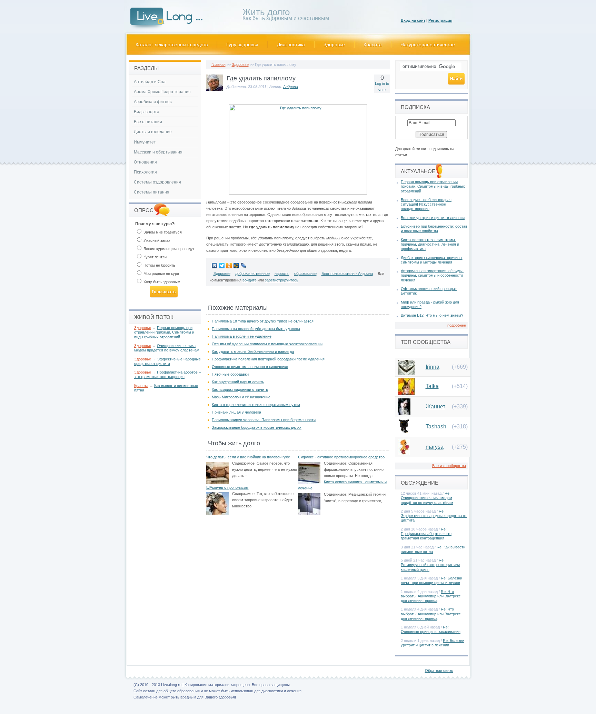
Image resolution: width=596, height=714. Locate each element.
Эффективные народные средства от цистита (167, 361)
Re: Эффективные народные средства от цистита (434, 515)
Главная (218, 64)
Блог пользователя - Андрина (347, 273)
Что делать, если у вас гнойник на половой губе (248, 457)
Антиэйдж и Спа (150, 81)
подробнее (456, 325)
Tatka (432, 386)
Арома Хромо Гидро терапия (162, 91)
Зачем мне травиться (162, 232)
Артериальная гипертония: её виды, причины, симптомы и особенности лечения (432, 275)
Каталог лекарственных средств (172, 44)
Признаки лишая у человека (236, 412)
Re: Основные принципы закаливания (430, 629)
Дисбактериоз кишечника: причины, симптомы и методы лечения (432, 260)
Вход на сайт (413, 20)
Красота (373, 44)
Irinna (432, 367)
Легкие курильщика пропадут (168, 249)
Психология (145, 172)
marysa (435, 447)
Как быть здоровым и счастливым (285, 15)
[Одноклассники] (229, 265)
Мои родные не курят (161, 273)
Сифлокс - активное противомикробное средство (341, 457)
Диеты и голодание (153, 131)
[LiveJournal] (243, 265)
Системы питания (151, 192)
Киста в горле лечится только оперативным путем (256, 405)
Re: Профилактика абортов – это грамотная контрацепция (426, 533)
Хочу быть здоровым (161, 282)
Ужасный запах (156, 240)
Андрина (290, 87)
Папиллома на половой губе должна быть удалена (256, 329)
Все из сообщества (449, 466)
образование (305, 273)
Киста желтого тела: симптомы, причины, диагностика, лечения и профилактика (430, 244)
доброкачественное (252, 273)
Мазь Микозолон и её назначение (241, 397)
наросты (282, 273)
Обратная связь (439, 670)
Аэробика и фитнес (153, 101)
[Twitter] (222, 265)
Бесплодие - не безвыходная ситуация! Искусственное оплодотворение (426, 204)
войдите (249, 280)
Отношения (145, 162)
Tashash (436, 426)
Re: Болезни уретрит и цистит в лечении (432, 642)
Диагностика (291, 44)
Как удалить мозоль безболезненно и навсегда (253, 351)
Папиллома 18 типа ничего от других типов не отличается (263, 321)
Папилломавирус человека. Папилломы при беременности (264, 420)
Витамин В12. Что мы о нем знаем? (432, 315)
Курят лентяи (154, 257)
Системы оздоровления (157, 182)
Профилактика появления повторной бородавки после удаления (268, 359)
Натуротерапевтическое (427, 44)
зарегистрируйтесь (281, 280)
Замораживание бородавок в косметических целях (256, 427)
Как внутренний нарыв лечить (238, 382)
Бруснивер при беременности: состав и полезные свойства (434, 228)
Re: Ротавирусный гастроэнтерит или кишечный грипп (430, 564)
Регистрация (440, 20)
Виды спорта (146, 111)
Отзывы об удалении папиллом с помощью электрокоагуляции (267, 344)
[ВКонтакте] (214, 265)
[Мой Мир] (236, 265)
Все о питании (148, 121)
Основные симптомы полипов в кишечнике (250, 367)
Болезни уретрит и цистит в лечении (433, 218)
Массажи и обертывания (158, 152)
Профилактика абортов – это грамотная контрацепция (167, 374)
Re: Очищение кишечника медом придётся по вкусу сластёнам (427, 497)
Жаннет (435, 406)
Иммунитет (145, 142)
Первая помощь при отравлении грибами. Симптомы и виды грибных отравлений (164, 332)
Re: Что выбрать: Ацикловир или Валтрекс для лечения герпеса (431, 596)
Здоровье (334, 44)
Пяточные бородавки (230, 374)
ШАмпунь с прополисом (227, 487)
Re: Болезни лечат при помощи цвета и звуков (431, 580)
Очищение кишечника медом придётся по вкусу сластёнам (166, 348)
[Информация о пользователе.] (214, 90)
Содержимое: (244, 463)
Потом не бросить (158, 265)
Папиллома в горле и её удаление (241, 336)
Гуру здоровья (242, 44)
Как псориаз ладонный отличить (240, 389)
